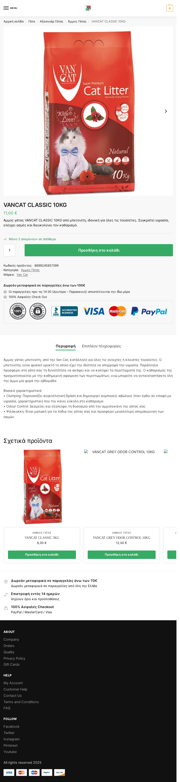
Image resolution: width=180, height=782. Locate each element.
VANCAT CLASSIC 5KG (42, 538)
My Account (13, 683)
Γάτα (31, 21)
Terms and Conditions (21, 702)
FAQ (7, 708)
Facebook (11, 726)
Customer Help (15, 689)
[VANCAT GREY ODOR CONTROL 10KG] (121, 488)
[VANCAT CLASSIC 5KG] (41, 488)
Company (11, 639)
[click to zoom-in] (88, 111)
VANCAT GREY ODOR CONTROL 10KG (121, 538)
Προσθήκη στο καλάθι (99, 250)
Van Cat (22, 274)
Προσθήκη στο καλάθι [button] (42, 554)
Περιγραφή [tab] (65, 346)
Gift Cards (12, 664)
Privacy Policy (14, 658)
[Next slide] (166, 111)
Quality (9, 652)
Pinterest (11, 745)
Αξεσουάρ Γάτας (51, 21)
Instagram (12, 739)
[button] (169, 8)
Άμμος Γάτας (77, 21)
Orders (9, 646)
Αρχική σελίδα (14, 21)
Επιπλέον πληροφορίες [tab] (101, 346)
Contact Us (13, 696)
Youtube (10, 752)
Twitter (9, 733)
